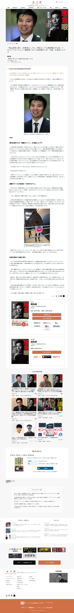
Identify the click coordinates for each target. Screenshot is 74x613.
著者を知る (15, 7)
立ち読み (46, 314)
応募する (42, 468)
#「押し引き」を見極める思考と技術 (25, 395)
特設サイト (57, 7)
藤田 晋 (11, 68)
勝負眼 (15, 68)
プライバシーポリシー (11, 578)
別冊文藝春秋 (32, 580)
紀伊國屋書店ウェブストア (37, 326)
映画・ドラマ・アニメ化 (41, 7)
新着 (8, 7)
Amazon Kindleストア (37, 356)
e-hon (46, 326)
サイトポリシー (9, 576)
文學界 (30, 576)
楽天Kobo (56, 356)
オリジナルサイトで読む (37, 489)
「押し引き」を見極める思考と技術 (23, 68)
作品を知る (23, 7)
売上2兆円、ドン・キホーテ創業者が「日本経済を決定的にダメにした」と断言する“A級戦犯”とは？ (35, 501)
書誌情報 (64, 7)
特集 (51, 7)
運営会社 (8, 580)
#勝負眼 (17, 395)
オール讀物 (31, 578)
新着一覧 (19, 576)
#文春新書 (39, 417)
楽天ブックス (46, 323)
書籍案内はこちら (24, 562)
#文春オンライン (13, 60)
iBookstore (46, 356)
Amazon (37, 323)
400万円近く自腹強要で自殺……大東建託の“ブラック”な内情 (26, 503)
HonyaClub (56, 326)
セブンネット (56, 323)
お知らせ (8, 582)
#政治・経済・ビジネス (16, 62)
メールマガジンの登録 (49, 471)
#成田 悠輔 (13, 442)
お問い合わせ (9, 584)
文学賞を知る (31, 7)
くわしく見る (46, 318)
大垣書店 (46, 329)
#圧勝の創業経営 (45, 417)
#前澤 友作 (18, 442)
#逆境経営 (44, 441)
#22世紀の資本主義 (24, 442)
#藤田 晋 (13, 395)
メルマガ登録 (49, 562)
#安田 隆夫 (50, 417)
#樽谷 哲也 (48, 441)
